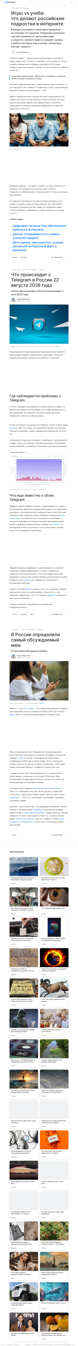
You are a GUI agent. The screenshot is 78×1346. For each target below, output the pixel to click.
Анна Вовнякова (22, 52)
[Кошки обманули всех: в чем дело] (54, 1175)
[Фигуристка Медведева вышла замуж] (24, 1327)
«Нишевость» (27, 822)
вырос (12, 428)
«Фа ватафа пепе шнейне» (34, 813)
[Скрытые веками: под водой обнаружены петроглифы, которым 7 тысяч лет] (54, 1084)
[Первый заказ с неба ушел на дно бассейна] (24, 1114)
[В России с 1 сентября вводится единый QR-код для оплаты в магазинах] (24, 1053)
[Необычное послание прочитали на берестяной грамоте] (54, 1114)
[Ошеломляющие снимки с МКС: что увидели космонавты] (54, 932)
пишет (12, 715)
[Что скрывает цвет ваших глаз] (54, 901)
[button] (39, 469)
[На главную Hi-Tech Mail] (11, 2)
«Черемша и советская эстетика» (47, 788)
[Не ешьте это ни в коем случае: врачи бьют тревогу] (54, 871)
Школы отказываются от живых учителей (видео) (36, 236)
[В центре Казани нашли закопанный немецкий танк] (24, 1235)
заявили (27, 580)
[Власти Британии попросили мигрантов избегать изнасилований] (54, 1266)
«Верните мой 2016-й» (24, 819)
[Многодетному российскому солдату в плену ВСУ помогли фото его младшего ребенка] (24, 901)
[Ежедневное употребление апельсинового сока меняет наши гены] (54, 1327)
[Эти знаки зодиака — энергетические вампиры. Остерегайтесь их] (24, 1266)
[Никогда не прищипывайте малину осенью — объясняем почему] (54, 1235)
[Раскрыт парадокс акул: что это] (54, 1296)
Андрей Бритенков (23, 299)
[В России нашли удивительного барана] (54, 993)
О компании (9, 1344)
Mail (3, 1344)
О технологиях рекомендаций (62, 1344)
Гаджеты (26, 8)
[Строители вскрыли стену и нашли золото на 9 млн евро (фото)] (24, 993)
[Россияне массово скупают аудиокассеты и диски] (54, 1144)
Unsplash (56, 346)
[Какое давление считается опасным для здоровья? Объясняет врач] (24, 1144)
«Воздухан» (14, 798)
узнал (27, 589)
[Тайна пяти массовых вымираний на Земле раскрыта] (54, 962)
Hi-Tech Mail (33, 269)
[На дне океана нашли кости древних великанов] (54, 1053)
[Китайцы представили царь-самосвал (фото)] (24, 1296)
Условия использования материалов (42, 1344)
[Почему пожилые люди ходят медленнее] (54, 1205)
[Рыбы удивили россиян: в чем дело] (24, 1175)
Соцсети (41, 269)
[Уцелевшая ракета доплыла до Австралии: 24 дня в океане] (24, 871)
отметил (55, 524)
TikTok (20, 758)
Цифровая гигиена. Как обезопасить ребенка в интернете (40, 227)
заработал (51, 595)
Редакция (28, 1344)
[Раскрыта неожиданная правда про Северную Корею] (24, 1023)
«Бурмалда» (38, 810)
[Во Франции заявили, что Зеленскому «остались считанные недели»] (24, 1205)
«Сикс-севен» (29, 708)
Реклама (16, 1344)
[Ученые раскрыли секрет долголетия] (54, 1023)
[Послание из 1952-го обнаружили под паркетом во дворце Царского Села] (24, 962)
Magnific (41, 703)
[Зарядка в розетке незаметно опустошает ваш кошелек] (24, 932)
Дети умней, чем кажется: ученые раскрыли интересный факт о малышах (38, 246)
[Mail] (6, 2)
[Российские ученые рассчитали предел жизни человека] (24, 1084)
